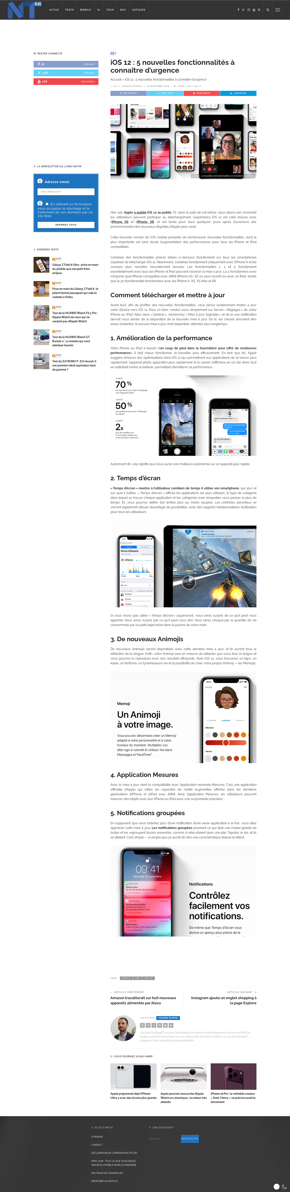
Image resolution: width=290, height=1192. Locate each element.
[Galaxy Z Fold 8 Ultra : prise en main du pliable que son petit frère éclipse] (41, 265)
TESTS (69, 9)
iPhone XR (145, 222)
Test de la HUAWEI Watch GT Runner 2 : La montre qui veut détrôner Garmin (71, 341)
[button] (280, 1186)
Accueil (115, 79)
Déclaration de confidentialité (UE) (114, 1153)
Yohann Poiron (132, 86)
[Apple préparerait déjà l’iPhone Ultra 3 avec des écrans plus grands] (133, 1076)
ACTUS (54, 9)
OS (113, 53)
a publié (140, 212)
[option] (133, 1081)
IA (98, 9)
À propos (97, 1136)
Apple (181, 86)
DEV (123, 9)
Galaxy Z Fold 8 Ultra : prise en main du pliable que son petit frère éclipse (75, 269)
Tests (57, 259)
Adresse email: (57, 182)
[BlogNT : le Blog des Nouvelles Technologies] (24, 9)
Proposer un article (104, 1181)
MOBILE (85, 9)
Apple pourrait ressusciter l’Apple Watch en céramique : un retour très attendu (184, 1098)
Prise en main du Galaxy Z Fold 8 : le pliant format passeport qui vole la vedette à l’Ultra (75, 293)
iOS (189, 86)
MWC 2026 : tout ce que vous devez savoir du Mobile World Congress (113, 1163)
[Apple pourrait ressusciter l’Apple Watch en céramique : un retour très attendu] (184, 1076)
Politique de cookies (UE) (107, 1173)
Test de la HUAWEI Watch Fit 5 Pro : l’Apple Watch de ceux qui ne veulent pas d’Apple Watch (75, 317)
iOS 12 (197, 86)
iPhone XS (120, 222)
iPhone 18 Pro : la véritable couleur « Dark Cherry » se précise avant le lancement (233, 1098)
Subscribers (87, 81)
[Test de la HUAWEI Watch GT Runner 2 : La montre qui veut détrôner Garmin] (41, 337)
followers (89, 64)
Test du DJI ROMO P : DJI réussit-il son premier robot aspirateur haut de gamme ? (74, 365)
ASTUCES (138, 9)
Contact (96, 1145)
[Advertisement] (76, 32)
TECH (110, 9)
